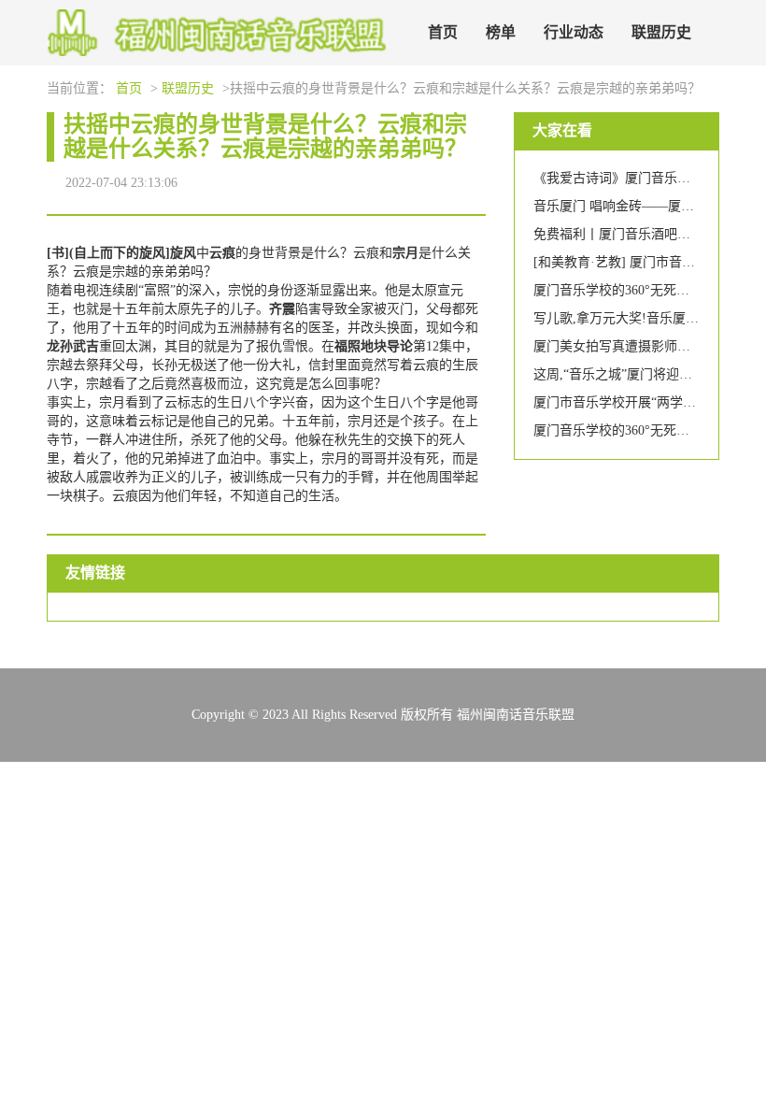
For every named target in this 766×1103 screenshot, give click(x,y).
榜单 (501, 32)
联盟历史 (661, 32)
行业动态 (573, 32)
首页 (443, 32)
